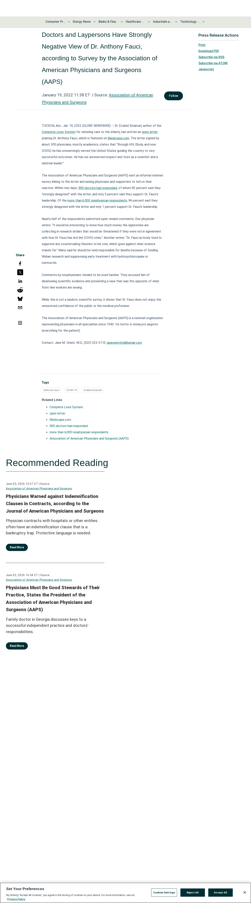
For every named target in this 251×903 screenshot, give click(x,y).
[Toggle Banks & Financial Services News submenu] (122, 22)
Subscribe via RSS (211, 57)
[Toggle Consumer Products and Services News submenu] (69, 22)
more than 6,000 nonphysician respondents (97, 200)
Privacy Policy (16, 899)
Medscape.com (118, 138)
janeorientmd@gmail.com (124, 343)
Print (202, 45)
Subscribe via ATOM (212, 63)
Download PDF (208, 51)
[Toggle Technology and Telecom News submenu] (204, 22)
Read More (17, 547)
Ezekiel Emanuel (93, 390)
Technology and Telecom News (190, 22)
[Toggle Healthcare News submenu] (149, 22)
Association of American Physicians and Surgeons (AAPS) (89, 438)
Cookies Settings (164, 892)
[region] (125, 893)
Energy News (82, 22)
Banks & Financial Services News (108, 22)
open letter (150, 132)
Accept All (220, 892)
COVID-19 (71, 390)
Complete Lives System (58, 132)
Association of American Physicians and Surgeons (39, 488)
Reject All (193, 892)
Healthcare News (135, 22)
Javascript (206, 69)
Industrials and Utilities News (163, 22)
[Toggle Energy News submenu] (94, 22)
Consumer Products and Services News (55, 22)
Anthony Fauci (51, 390)
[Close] (244, 892)
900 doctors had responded (97, 188)
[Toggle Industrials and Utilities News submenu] (176, 22)
